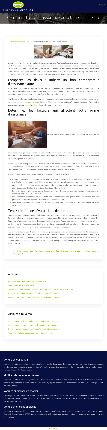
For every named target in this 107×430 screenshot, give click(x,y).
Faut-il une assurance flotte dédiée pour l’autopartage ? (76, 252)
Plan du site (53, 428)
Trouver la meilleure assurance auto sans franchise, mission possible (34, 329)
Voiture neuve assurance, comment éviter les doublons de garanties (33, 293)
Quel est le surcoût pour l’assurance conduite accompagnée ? (31, 252)
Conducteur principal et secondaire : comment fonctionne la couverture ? (35, 321)
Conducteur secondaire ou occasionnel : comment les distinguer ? (33, 325)
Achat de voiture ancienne (20, 42)
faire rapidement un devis (29, 102)
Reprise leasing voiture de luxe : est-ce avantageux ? (27, 281)
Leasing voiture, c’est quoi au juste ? (21, 285)
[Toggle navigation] (102, 6)
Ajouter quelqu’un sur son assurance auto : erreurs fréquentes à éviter (34, 297)
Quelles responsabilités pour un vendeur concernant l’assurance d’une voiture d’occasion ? (42, 289)
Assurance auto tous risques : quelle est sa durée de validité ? (31, 333)
